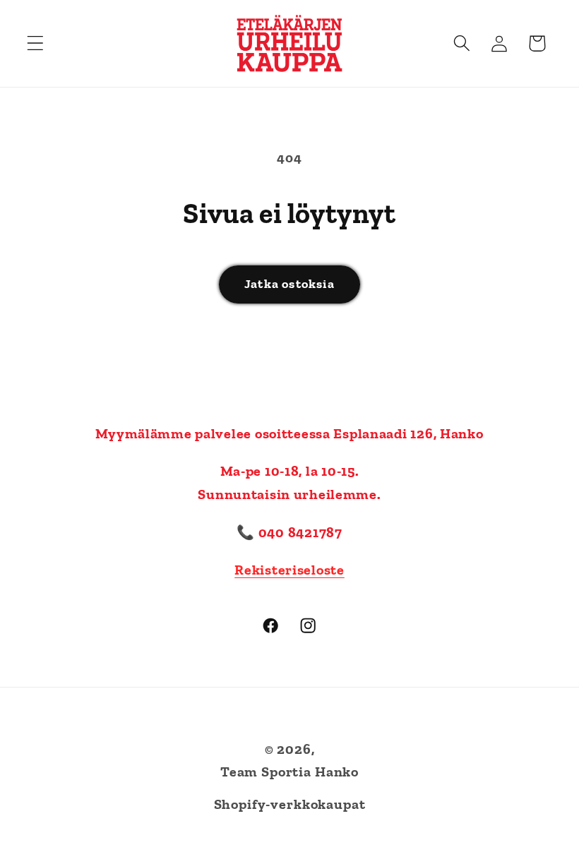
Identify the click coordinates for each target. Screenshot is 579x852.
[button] (35, 43)
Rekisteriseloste (289, 569)
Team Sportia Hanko (289, 771)
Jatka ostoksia (289, 284)
